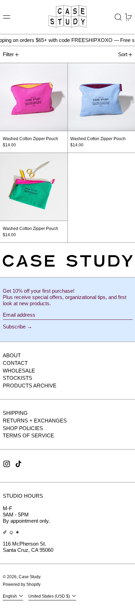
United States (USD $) (49, 596)
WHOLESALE (19, 371)
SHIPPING (15, 413)
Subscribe (14, 327)
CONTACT (15, 363)
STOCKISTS (17, 378)
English (10, 596)
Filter (8, 54)
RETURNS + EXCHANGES (35, 421)
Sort (122, 54)
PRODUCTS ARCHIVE (29, 385)
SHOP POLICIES (23, 428)
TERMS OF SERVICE (28, 435)
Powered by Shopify (21, 584)
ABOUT (12, 355)
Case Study (29, 576)
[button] (118, 17)
